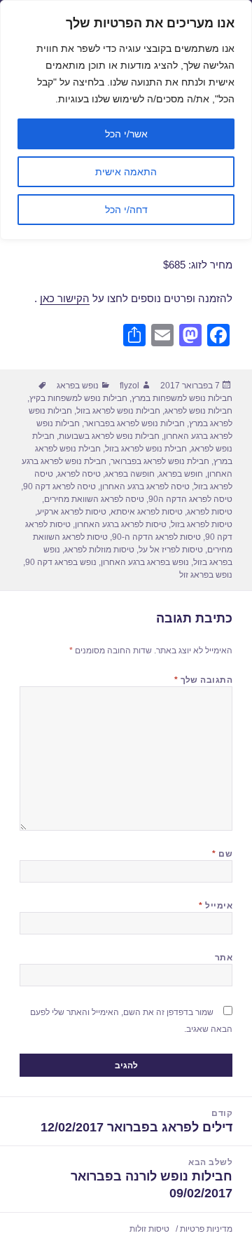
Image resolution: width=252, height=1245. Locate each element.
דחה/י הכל (126, 209)
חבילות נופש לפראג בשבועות (109, 436)
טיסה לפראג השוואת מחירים (94, 499)
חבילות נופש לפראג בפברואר (134, 423)
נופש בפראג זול (205, 575)
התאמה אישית (126, 171)
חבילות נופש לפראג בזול (118, 411)
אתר (223, 957)
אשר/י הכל (126, 134)
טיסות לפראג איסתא (147, 512)
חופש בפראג (181, 474)
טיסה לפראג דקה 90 (59, 486)
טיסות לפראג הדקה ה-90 (156, 537)
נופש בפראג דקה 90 (61, 562)
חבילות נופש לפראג (198, 411)
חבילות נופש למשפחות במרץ (182, 398)
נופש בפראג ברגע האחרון (145, 562)
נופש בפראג (78, 385)
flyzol (129, 385)
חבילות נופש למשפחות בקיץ (78, 398)
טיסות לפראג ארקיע (71, 512)
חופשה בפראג (130, 474)
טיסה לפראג (79, 474)
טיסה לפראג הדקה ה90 (190, 499)
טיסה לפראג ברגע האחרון (145, 486)
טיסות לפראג (209, 512)
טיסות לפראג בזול (201, 524)
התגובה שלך (203, 680)
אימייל (215, 906)
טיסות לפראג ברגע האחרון (121, 524)
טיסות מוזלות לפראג (99, 550)
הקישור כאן (65, 298)
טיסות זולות (149, 1229)
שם (222, 854)
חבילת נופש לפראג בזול (146, 449)
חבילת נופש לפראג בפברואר (160, 461)
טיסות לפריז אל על (171, 550)
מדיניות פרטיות (206, 1229)
